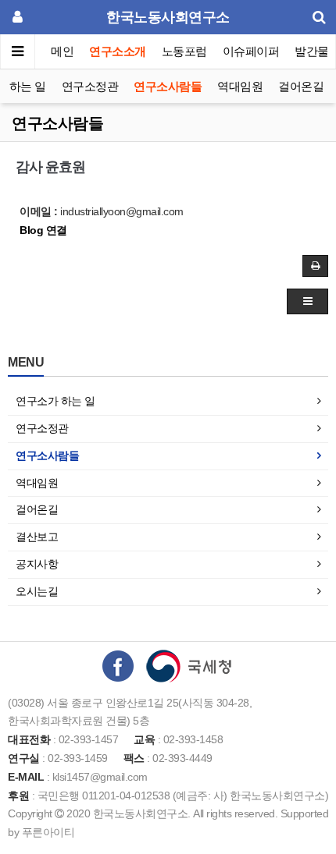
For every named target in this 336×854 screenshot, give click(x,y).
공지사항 (37, 564)
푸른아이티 (48, 832)
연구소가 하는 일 (55, 401)
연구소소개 (117, 51)
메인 (62, 51)
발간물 (312, 51)
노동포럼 (184, 51)
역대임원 (240, 86)
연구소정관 (90, 86)
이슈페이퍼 (251, 51)
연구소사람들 (168, 86)
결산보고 (37, 536)
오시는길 (37, 591)
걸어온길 (300, 86)
